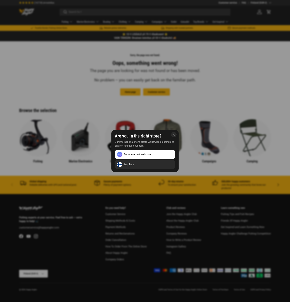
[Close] (174, 134)
